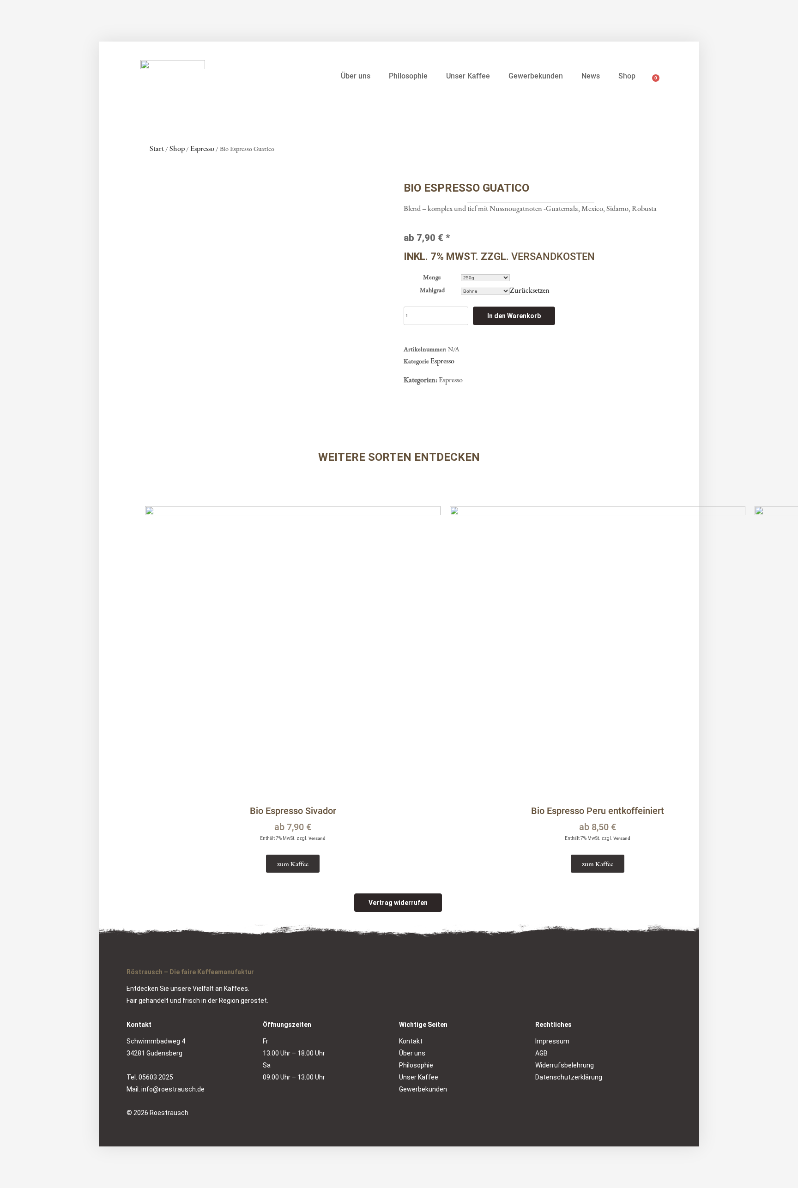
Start (157, 148)
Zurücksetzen (530, 290)
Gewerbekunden (535, 76)
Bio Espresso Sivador (293, 810)
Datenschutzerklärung (568, 1077)
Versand (317, 838)
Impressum (552, 1041)
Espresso (202, 148)
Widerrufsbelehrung (564, 1065)
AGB (541, 1053)
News (590, 76)
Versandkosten (553, 256)
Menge (432, 277)
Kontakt (411, 1041)
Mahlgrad (432, 290)
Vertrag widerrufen (398, 902)
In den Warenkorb (514, 316)
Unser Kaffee (468, 76)
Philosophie (408, 76)
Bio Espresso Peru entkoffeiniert (597, 810)
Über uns (355, 76)
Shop (626, 76)
